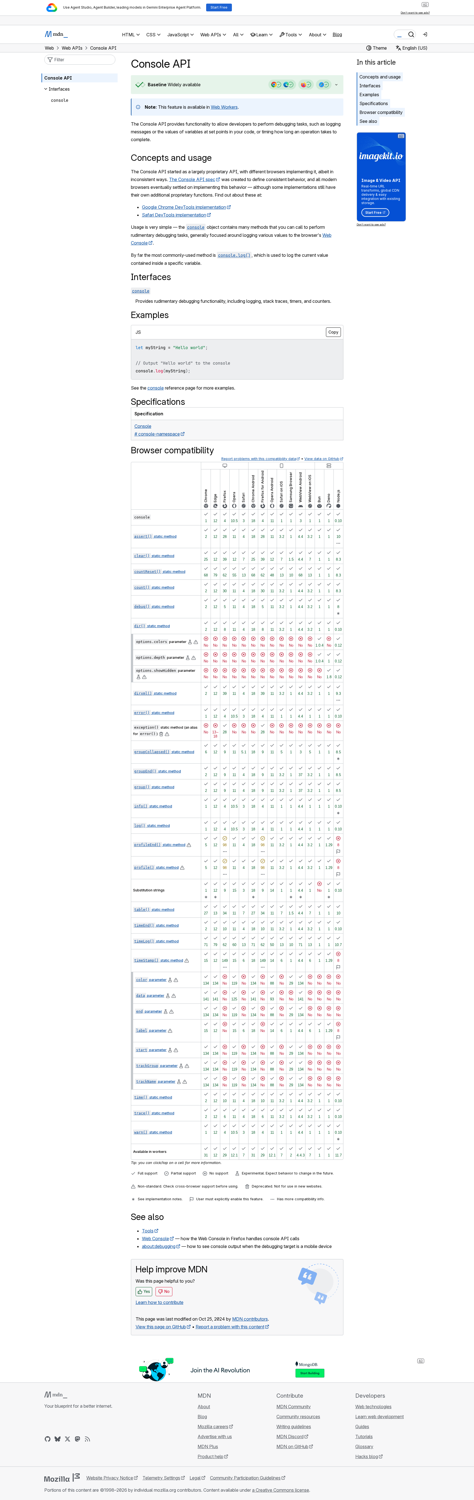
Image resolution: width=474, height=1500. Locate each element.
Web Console (155, 1238)
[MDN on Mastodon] (77, 1439)
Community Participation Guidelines (245, 1478)
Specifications (373, 103)
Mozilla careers (213, 1426)
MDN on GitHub (292, 1446)
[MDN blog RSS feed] (87, 1439)
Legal (195, 1478)
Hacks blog (366, 1456)
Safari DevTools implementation (174, 215)
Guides (362, 1426)
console (155, 388)
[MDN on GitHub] (47, 1439)
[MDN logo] (55, 1395)
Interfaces (369, 85)
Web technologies (373, 1406)
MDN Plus (208, 1446)
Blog (337, 34)
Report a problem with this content (230, 1326)
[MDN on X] (67, 1439)
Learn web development (379, 1416)
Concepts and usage (380, 77)
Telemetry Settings (161, 1478)
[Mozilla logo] (62, 1477)
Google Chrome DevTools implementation (184, 207)
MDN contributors (250, 1319)
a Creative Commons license (280, 1490)
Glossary (364, 1446)
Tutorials (364, 1436)
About (204, 1406)
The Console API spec (192, 179)
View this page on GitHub (161, 1326)
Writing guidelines (293, 1426)
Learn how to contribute (159, 1302)
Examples (369, 94)
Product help (210, 1456)
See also (368, 121)
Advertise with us (215, 1436)
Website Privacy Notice (109, 1478)
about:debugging (158, 1246)
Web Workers (224, 107)
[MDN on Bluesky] (57, 1439)
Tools (148, 1231)
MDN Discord (290, 1436)
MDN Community (293, 1406)
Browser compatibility (381, 112)
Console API (58, 78)
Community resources (298, 1416)
